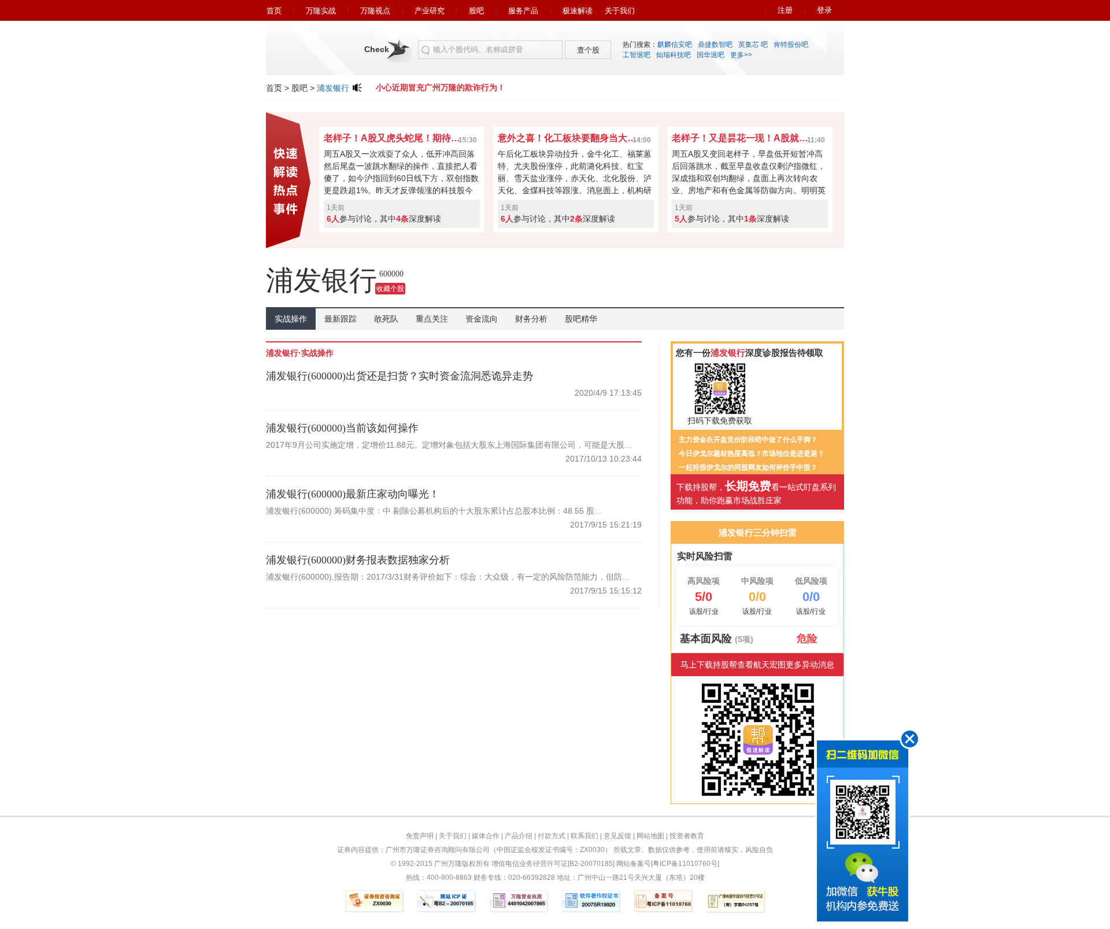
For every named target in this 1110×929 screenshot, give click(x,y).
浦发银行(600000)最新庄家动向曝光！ (352, 494)
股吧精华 (581, 318)
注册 (785, 10)
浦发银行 (333, 88)
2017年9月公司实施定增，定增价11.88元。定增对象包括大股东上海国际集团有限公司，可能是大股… (449, 444)
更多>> (741, 55)
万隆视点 (375, 10)
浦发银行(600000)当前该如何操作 (342, 428)
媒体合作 (486, 836)
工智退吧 (636, 55)
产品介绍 (518, 836)
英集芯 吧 (753, 44)
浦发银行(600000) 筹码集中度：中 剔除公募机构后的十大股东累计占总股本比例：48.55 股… (434, 510)
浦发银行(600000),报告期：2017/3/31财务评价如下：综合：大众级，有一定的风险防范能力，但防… (448, 576)
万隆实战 (321, 10)
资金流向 (481, 318)
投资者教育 (686, 836)
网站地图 (650, 836)
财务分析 (531, 318)
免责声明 (420, 836)
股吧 (476, 10)
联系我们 (584, 836)
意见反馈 (617, 836)
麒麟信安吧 (674, 44)
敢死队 (386, 318)
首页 (274, 10)
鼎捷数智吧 (715, 44)
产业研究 (430, 10)
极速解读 (578, 10)
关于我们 (620, 10)
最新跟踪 (340, 318)
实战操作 (291, 318)
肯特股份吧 (791, 44)
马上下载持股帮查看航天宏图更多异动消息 (757, 664)
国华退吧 (710, 55)
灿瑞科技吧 (673, 55)
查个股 (588, 50)
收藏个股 (390, 289)
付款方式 (551, 836)
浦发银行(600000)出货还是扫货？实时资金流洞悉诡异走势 (399, 376)
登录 (824, 10)
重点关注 (432, 318)
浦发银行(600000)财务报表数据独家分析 (358, 560)
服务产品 (523, 10)
